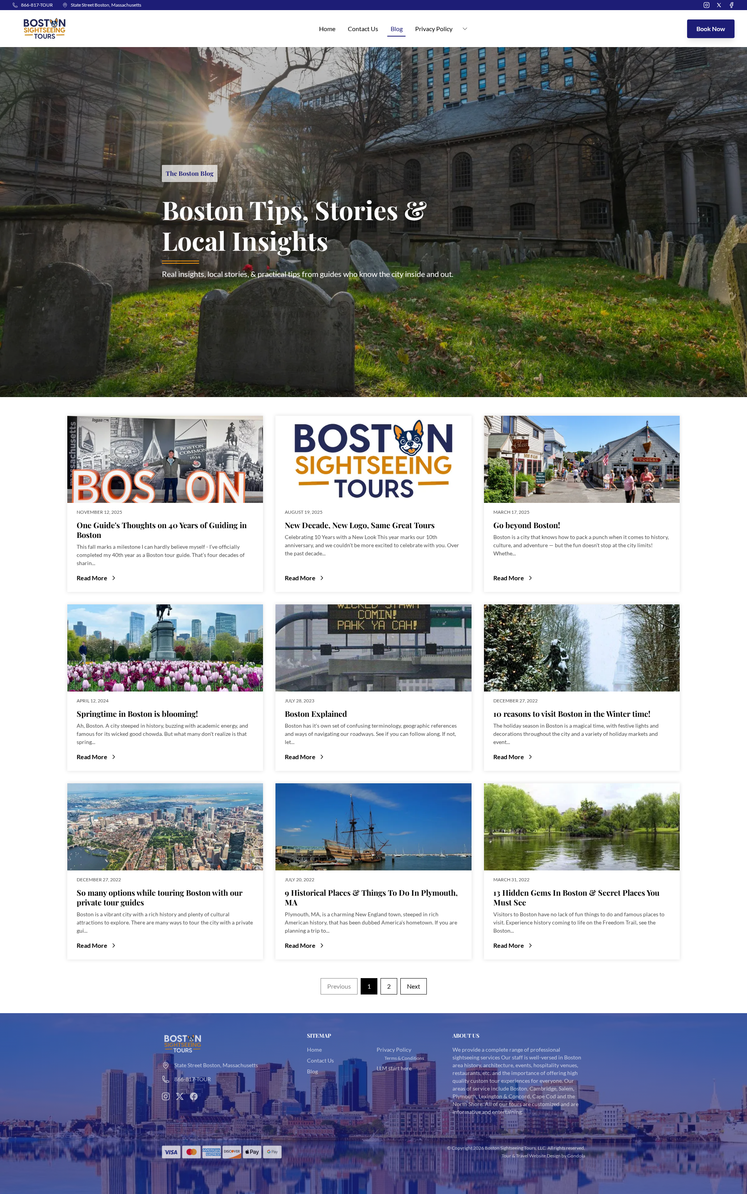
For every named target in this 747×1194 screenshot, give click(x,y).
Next (413, 986)
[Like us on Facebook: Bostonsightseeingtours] (194, 1096)
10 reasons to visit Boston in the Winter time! (572, 713)
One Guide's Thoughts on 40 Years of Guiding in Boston (162, 530)
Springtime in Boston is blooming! (137, 713)
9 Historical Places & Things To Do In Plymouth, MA (371, 897)
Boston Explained (316, 713)
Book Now (710, 28)
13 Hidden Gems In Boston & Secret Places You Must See (576, 897)
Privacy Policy (394, 1049)
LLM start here (394, 1068)
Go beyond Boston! (526, 525)
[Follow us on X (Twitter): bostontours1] (180, 1096)
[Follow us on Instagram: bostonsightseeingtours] (166, 1096)
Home (327, 28)
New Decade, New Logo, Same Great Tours (360, 525)
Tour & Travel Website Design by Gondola (543, 1156)
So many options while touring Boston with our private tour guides (159, 897)
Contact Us (363, 28)
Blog (397, 28)
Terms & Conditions (404, 1058)
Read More (153, 578)
